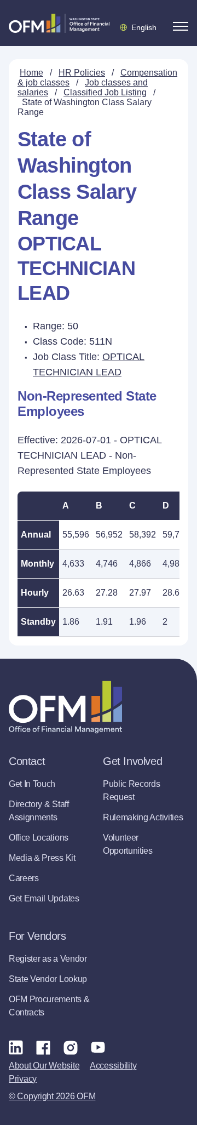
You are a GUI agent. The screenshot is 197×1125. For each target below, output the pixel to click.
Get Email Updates (44, 898)
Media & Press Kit (42, 858)
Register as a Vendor (48, 958)
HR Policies (82, 72)
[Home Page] (65, 707)
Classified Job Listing (105, 92)
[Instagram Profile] (70, 1047)
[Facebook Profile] (43, 1047)
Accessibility (113, 1065)
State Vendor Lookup (48, 979)
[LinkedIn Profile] (16, 1047)
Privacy (23, 1078)
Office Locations (38, 837)
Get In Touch (32, 784)
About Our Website (44, 1065)
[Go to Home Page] (59, 23)
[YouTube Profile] (98, 1047)
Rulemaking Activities (143, 817)
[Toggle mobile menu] (180, 26)
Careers (24, 878)
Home (31, 72)
